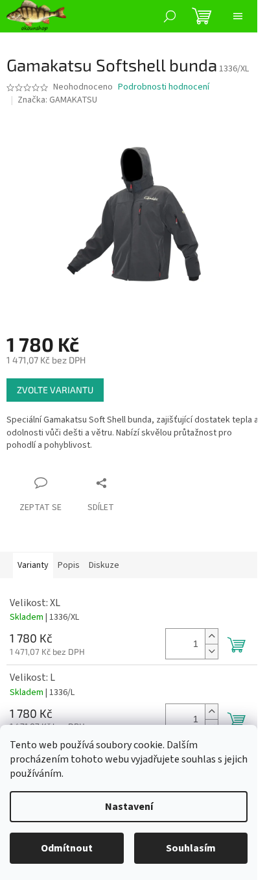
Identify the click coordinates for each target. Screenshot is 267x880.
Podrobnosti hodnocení (163, 87)
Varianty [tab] (33, 565)
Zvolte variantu (55, 389)
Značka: (57, 99)
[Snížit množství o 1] (211, 651)
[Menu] (238, 16)
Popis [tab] (69, 565)
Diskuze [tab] (104, 565)
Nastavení (129, 807)
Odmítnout (67, 848)
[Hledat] (170, 16)
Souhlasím (191, 848)
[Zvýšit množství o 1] (211, 636)
